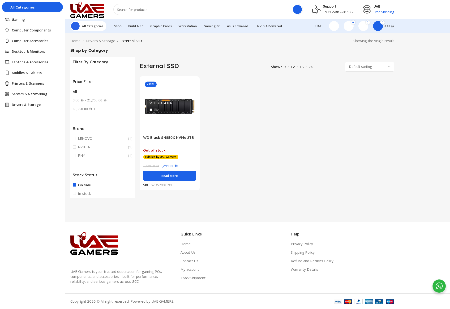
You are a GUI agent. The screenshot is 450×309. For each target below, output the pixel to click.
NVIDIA (84, 146)
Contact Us (189, 260)
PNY (81, 155)
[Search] (297, 9)
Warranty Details (304, 269)
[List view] (321, 67)
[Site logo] (87, 9)
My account (189, 269)
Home (75, 40)
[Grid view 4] (337, 67)
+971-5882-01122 (338, 11)
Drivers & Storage (100, 40)
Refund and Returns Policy (312, 260)
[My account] (334, 26)
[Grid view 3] (329, 67)
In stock (84, 193)
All (75, 91)
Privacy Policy (302, 243)
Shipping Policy (303, 252)
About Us (188, 252)
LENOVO (85, 138)
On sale (84, 185)
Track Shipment (193, 277)
